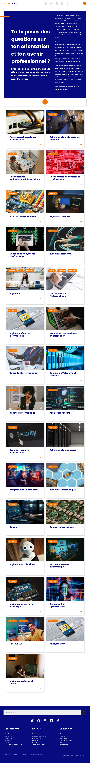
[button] (45, 102)
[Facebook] (45, 3)
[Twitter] (51, 3)
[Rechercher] (83, 712)
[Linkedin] (62, 3)
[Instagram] (57, 3)
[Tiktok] (67, 3)
